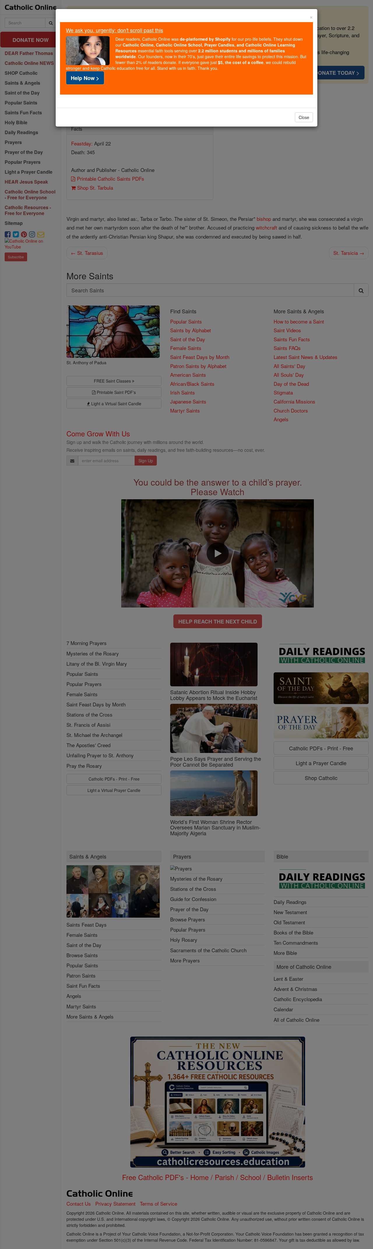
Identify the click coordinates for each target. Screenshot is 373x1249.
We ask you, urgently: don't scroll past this (114, 30)
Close (304, 117)
